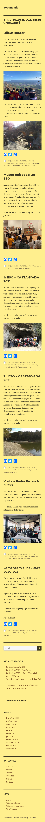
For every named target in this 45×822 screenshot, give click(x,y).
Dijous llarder (14, 33)
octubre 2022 (11, 721)
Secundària (11, 7)
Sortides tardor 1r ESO (15, 667)
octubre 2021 (11, 746)
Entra (8, 800)
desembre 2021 (12, 739)
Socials (27, 365)
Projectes (34, 556)
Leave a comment (28, 165)
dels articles (13, 803)
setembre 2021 (12, 749)
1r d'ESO (19, 163)
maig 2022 (10, 727)
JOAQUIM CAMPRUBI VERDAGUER (19, 161)
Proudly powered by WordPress (25, 818)
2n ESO (24, 163)
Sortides (37, 163)
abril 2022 (10, 730)
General (31, 163)
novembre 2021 (12, 742)
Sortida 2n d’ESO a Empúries (18, 670)
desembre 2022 (12, 718)
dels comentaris (15, 806)
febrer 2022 (11, 733)
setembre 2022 (12, 724)
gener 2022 (10, 736)
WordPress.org (12, 809)
